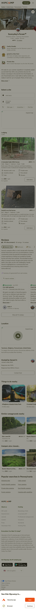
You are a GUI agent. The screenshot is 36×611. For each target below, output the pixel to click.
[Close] (18, 305)
